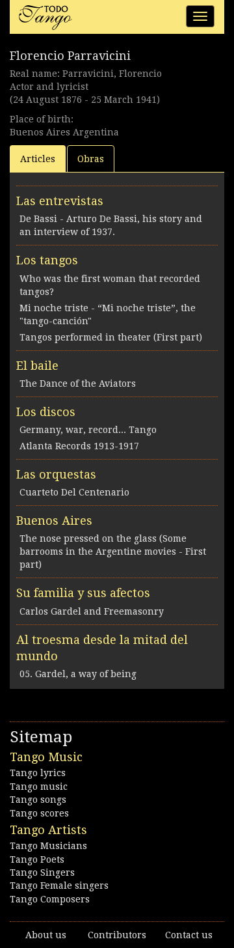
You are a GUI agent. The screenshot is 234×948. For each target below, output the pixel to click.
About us (45, 935)
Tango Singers (42, 872)
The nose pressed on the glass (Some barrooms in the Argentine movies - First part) (113, 551)
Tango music (39, 786)
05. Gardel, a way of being (78, 674)
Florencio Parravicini (70, 56)
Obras (90, 159)
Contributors (117, 935)
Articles (37, 159)
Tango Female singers (59, 885)
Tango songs (38, 799)
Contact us (189, 935)
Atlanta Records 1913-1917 (79, 446)
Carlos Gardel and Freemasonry (92, 611)
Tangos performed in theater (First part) (111, 337)
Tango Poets (37, 859)
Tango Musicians (48, 846)
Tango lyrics (38, 773)
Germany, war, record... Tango (88, 430)
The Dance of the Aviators (78, 383)
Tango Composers (50, 899)
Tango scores (39, 813)
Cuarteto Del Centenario (74, 492)
